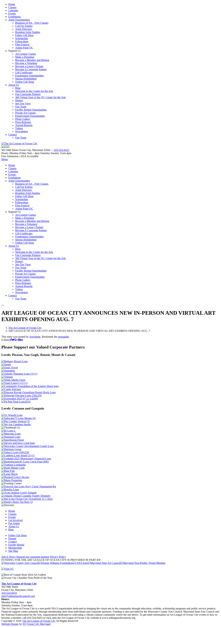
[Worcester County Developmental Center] (27, 446)
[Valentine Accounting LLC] (15, 452)
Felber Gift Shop (24, 35)
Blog (18, 88)
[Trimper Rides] (7, 376)
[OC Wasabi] (12, 415)
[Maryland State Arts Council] (55, 563)
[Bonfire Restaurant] (10, 489)
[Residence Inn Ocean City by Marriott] (8, 430)
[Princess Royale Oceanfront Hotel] (28, 392)
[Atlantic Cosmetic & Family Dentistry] (26, 495)
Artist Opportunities (19, 19)
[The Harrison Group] (11, 449)
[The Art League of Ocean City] (19, 143)
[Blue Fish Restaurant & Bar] (8, 470)
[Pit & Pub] (15, 401)
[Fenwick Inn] (28, 486)
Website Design (9, 624)
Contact (12, 134)
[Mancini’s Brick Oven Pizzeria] (11, 433)
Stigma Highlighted (25, 78)
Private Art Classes (25, 112)
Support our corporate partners (32, 556)
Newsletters (21, 131)
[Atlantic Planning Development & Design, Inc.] (19, 373)
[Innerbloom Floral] (12, 439)
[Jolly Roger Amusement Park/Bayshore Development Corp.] (6, 364)
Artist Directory (23, 29)
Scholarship (21, 38)
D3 (24, 624)
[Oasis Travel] (9, 367)
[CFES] (80, 563)
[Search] (2, 305)
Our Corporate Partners (28, 94)
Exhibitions (14, 16)
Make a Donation (24, 56)
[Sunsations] (8, 370)
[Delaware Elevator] (21, 395)
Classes (12, 7)
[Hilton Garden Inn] (27, 498)
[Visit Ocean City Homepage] (7, 568)
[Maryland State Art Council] (104, 563)
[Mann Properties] (11, 480)
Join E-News (8, 556)
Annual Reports (23, 125)
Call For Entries (23, 25)
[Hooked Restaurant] (15, 477)
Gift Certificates (23, 72)
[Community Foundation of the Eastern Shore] (30, 386)
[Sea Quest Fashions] (10, 436)
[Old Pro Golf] (18, 443)
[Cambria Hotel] (18, 455)
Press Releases (23, 122)
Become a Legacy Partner (29, 66)
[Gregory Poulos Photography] (9, 474)
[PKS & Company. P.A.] (15, 421)
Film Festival (22, 44)
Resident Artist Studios (27, 32)
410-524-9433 (61, 150)
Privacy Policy (58, 556)
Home (11, 4)
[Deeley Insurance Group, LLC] (17, 501)
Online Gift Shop (24, 81)
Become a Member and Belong (32, 60)
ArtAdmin (34, 336)
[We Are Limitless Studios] (16, 424)
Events (12, 13)
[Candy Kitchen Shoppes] (11, 389)
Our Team (20, 106)
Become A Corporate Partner (31, 69)
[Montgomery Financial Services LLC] (26, 458)
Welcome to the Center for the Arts (34, 91)
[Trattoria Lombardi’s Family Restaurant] (13, 464)
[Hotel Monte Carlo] (13, 467)
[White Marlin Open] (13, 379)
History (19, 100)
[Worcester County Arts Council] (19, 563)
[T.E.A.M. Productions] (14, 383)
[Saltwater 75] (18, 418)
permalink (63, 336)
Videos (19, 128)
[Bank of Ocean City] (25, 461)
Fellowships (21, 41)
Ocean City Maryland (38, 624)
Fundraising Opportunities (29, 75)
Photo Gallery (22, 119)
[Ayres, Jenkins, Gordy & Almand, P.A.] (18, 492)
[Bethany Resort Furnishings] (14, 361)
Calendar (13, 10)
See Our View (23, 103)
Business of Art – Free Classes (31, 22)
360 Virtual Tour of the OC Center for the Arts (40, 97)
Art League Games (25, 53)
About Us (13, 84)
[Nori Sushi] (19, 398)
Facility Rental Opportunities (31, 109)
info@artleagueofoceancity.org (18, 596)
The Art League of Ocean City (25, 327)
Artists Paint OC (24, 47)
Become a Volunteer (26, 63)
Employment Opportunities (30, 115)
